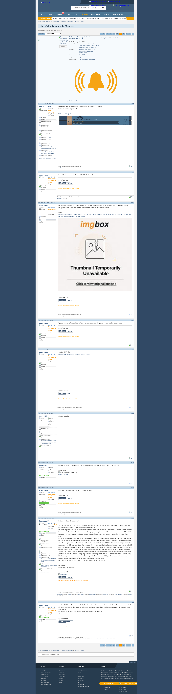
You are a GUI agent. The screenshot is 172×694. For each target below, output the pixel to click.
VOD (110, 671)
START (43, 14)
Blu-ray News (122, 687)
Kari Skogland (82, 51)
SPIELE (76, 14)
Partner (61, 680)
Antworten (41, 33)
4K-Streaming (104, 671)
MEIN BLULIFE (118, 14)
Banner (61, 678)
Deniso (69, 594)
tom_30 (130, 594)
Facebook (80, 673)
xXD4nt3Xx (80, 594)
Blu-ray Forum (41, 21)
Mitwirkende (81, 680)
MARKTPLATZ (96, 14)
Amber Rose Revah (84, 44)
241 (133, 103)
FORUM (85, 14)
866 (50, 137)
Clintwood (59, 594)
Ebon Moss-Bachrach (84, 45)
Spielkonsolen (123, 671)
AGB (79, 682)
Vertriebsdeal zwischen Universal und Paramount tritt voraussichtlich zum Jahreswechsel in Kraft (48, 442)
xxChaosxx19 (60, 316)
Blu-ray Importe (129, 678)
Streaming (115, 678)
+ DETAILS (63, 47)
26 (123, 33)
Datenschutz (81, 684)
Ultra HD (124, 673)
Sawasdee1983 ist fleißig (44, 572)
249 (133, 518)
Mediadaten (81, 677)
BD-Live (129, 675)
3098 (50, 551)
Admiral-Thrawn (45, 107)
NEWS (51, 14)
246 (133, 413)
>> (129, 33)
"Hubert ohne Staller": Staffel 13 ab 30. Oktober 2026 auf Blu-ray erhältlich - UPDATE (48, 560)
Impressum (81, 678)
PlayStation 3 (112, 673)
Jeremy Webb (91, 49)
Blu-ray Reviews (105, 675)
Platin (50, 141)
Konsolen (109, 678)
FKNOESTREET (92, 594)
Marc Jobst (90, 51)
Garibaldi (59, 167)
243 (133, 202)
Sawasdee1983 (44, 521)
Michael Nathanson (91, 47)
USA (80, 55)
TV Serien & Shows (79, 21)
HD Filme (118, 673)
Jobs (60, 682)
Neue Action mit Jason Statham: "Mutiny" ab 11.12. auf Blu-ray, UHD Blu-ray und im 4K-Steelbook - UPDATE (70, 18)
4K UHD (126, 677)
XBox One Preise (45, 682)
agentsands (43, 175)
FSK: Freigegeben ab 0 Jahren (87, 59)
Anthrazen (72, 409)
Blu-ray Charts (115, 671)
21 (107, 33)
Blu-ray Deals (122, 689)
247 (133, 462)
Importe (81, 57)
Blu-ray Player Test (114, 675)
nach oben (133, 662)
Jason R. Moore (95, 45)
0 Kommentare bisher (83, 101)
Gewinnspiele (62, 671)
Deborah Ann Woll (94, 44)
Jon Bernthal (82, 47)
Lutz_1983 (43, 416)
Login (120, 6)
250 (133, 602)
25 (120, 33)
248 (133, 487)
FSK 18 (106, 14)
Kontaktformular (82, 671)
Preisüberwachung (46, 673)
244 (133, 320)
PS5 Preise (43, 680)
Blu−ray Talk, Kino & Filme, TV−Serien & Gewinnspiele (59, 21)
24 (117, 33)
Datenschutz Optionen (83, 686)
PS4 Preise (43, 678)
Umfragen (61, 673)
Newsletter (43, 671)
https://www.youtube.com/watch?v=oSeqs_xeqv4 (73, 354)
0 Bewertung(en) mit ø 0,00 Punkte (68, 101)
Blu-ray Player (123, 675)
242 (133, 172)
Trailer (105, 678)
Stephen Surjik (83, 52)
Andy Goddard (83, 49)
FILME (68, 14)
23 (114, 33)
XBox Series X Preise (46, 684)
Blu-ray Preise (44, 677)
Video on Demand (119, 677)
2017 (83, 55)
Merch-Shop (62, 677)
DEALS (60, 14)
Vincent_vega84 (118, 594)
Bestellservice (44, 675)
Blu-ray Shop (121, 678)
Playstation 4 (104, 677)
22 (110, 33)
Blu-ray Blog (62, 675)
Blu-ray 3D (111, 677)
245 (133, 349)
